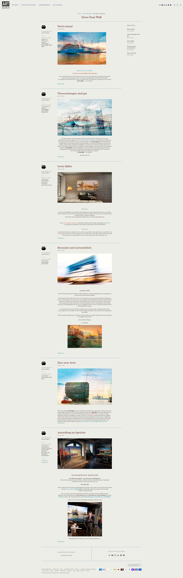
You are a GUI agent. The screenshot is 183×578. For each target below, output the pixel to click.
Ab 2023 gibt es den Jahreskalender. (94, 421)
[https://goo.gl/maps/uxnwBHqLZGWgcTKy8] (85, 519)
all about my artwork (66, 555)
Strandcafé (44, 454)
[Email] (162, 5)
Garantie (69, 570)
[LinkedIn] (166, 5)
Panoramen (44, 183)
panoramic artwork (46, 185)
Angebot (43, 39)
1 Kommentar (44, 462)
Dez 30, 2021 (61, 250)
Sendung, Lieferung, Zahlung (88, 569)
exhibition (49, 448)
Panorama (44, 182)
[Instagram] (164, 5)
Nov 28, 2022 (61, 29)
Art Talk (56, 570)
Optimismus (44, 112)
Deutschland (134, 565)
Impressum (56, 569)
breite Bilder (65, 166)
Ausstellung (44, 447)
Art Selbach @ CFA (69, 569)
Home (79, 13)
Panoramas (85, 229)
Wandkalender (45, 455)
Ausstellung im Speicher (72, 432)
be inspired (44, 41)
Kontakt (77, 569)
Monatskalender (45, 452)
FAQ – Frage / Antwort (78, 570)
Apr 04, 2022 (61, 169)
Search (87, 570)
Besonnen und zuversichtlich (74, 247)
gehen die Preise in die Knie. (85, 70)
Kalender (43, 451)
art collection (44, 40)
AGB (61, 569)
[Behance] (160, 5)
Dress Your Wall (87, 13)
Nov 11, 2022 (61, 96)
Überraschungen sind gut (72, 93)
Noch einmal (65, 26)
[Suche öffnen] (174, 5)
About (51, 570)
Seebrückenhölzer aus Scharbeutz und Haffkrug (97, 497)
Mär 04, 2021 (61, 365)
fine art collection (73, 489)
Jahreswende (44, 263)
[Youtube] (170, 5)
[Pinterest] (168, 5)
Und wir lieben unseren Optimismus (86, 140)
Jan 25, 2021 (61, 435)
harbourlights (44, 45)
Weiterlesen (61, 84)
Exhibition (63, 570)
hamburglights (45, 43)
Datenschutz (45, 570)
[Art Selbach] (5, 5)
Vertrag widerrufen (46, 569)
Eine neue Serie (67, 362)
